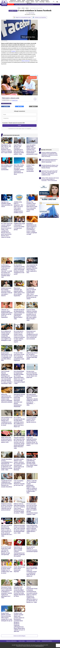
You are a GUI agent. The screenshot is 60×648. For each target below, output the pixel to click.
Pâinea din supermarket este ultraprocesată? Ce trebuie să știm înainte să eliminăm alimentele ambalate (6, 398)
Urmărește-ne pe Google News (40, 17)
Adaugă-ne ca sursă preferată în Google (23, 17)
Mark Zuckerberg (25, 60)
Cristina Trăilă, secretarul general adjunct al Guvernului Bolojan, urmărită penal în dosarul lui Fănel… (34, 4)
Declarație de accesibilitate (47, 641)
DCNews (4, 3)
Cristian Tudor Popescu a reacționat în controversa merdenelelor (30, 168)
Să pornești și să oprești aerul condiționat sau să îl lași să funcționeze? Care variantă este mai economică (32, 334)
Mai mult (29, 3)
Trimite (19, 125)
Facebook (13, 51)
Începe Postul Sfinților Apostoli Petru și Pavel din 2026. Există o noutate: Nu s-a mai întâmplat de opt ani (6, 616)
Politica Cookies (22, 641)
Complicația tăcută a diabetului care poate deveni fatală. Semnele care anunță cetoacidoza (6, 483)
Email (34, 106)
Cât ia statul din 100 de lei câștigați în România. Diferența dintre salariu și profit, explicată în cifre (31, 268)
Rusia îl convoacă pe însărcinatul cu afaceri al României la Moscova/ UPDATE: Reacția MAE (49, 161)
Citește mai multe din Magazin (19, 635)
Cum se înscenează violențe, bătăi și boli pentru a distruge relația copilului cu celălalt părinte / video (32, 529)
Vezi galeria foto (28, 37)
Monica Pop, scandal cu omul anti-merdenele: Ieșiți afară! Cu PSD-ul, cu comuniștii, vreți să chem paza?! (32, 206)
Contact (38, 641)
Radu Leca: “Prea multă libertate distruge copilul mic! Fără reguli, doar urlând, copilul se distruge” (31, 462)
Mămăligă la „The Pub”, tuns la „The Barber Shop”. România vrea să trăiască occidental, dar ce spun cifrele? (6, 148)
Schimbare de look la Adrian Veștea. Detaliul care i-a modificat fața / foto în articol (6, 570)
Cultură (32, 1)
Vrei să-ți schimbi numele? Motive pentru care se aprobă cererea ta (31, 420)
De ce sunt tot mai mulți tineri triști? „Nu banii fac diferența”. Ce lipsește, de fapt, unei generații (6, 550)
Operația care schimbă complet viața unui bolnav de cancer (6, 204)
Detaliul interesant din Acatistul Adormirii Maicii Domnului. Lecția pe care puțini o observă (6, 291)
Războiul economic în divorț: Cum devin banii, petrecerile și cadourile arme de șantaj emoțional (6, 507)
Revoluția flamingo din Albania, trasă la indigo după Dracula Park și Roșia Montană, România (49, 166)
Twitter (20, 106)
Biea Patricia (31, 12)
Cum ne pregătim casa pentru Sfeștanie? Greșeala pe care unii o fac (19, 483)
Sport (37, 1)
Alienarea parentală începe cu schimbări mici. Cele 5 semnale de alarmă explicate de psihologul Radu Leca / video (19, 529)
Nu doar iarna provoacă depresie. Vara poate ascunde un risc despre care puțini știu (31, 374)
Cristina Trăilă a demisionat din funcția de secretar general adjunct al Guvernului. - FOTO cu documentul (50, 179)
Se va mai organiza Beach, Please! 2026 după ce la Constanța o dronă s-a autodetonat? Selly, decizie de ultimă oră (31, 571)
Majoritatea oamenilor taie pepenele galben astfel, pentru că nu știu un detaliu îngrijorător (19, 291)
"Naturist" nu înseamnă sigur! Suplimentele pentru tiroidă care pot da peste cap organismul (6, 313)
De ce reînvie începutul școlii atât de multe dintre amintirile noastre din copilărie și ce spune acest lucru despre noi (19, 422)
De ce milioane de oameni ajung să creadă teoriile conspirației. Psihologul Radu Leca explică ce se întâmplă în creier (6, 335)
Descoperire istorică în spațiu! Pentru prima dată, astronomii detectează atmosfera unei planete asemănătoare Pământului (19, 400)
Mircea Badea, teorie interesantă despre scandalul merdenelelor (6, 167)
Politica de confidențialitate (11, 641)
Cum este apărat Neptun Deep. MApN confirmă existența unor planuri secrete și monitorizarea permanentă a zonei (31, 149)
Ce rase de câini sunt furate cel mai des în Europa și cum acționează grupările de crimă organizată (19, 356)
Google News (15, 100)
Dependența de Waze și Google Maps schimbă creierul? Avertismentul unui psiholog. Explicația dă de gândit (19, 551)
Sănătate (27, 1)
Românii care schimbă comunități (16, 1)
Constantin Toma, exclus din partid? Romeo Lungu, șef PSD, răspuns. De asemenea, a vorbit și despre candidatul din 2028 (49, 172)
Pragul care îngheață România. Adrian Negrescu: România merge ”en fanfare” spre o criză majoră (32, 441)
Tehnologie (41, 1)
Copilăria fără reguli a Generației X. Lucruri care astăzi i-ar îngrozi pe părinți (19, 226)
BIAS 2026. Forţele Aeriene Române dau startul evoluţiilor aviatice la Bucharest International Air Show (19, 169)
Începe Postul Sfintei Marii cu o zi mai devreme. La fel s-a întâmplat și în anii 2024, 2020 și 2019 (6, 356)
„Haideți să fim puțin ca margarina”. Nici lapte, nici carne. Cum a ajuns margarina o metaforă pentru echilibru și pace (18, 207)
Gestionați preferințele (31, 641)
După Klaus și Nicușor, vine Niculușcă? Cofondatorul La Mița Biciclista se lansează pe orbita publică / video (19, 149)
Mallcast (48, 1)
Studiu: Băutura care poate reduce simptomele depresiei (19, 569)
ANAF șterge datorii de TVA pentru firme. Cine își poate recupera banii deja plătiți (31, 356)
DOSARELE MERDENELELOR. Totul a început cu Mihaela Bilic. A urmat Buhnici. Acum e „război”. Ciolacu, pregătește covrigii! (31, 229)
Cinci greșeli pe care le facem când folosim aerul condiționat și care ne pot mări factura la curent (6, 421)
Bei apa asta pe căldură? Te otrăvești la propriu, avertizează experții (31, 549)
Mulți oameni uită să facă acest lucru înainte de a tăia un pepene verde (6, 440)
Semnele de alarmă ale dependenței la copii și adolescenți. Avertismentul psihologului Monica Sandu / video (19, 314)
